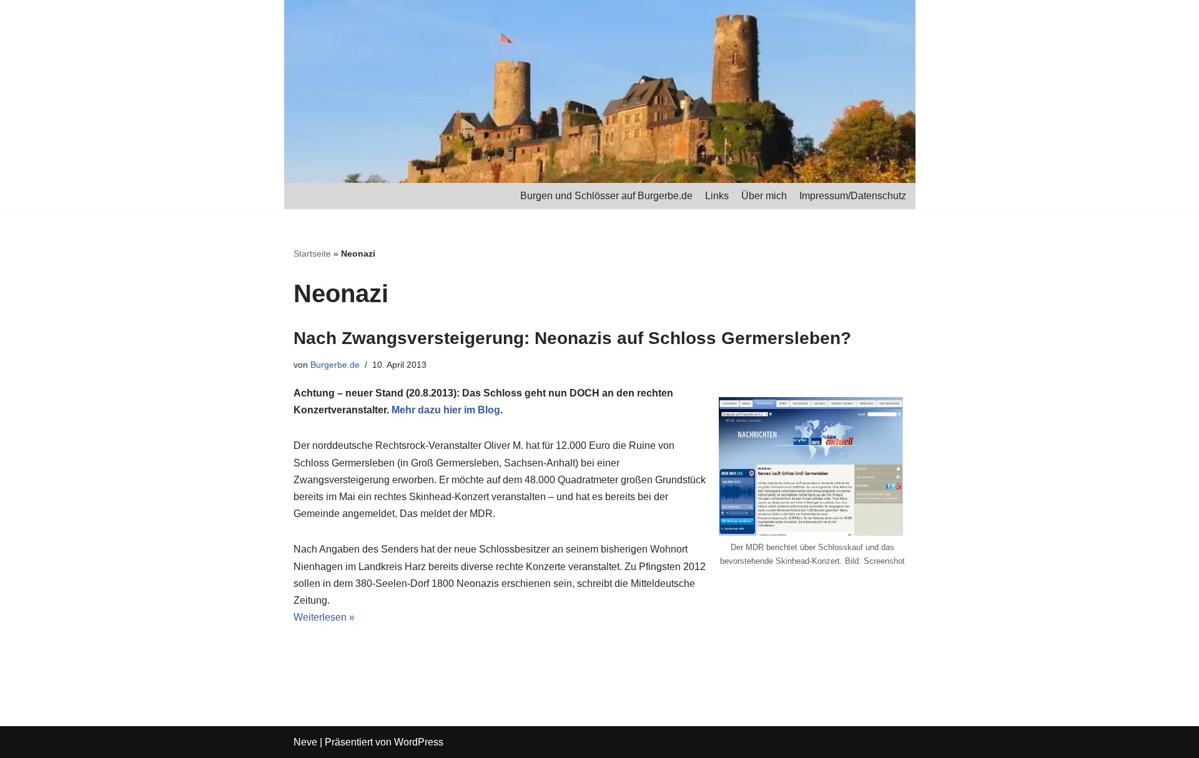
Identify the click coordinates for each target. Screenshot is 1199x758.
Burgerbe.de (335, 365)
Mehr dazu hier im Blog (446, 410)
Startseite (312, 253)
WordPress (418, 742)
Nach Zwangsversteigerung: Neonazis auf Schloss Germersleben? (572, 338)
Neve (305, 742)
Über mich (764, 195)
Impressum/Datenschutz (852, 195)
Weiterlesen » (324, 617)
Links (717, 195)
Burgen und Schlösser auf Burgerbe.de (606, 195)
